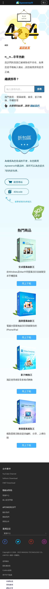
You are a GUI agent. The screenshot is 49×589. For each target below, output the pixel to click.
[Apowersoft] (24, 3)
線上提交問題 (8, 500)
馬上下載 (26, 283)
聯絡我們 (34, 105)
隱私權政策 (6, 566)
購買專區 (18, 182)
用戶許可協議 (7, 575)
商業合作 (6, 521)
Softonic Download (10, 478)
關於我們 (6, 512)
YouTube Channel (9, 474)
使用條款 (6, 561)
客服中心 (6, 495)
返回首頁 (24, 47)
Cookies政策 (7, 570)
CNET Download (9, 483)
